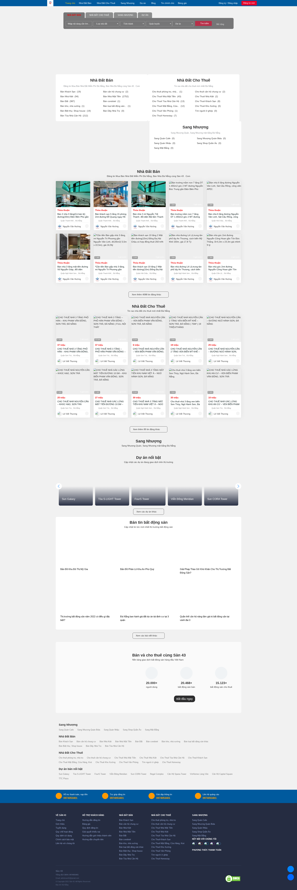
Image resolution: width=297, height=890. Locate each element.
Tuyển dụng (61, 828)
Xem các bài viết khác (146, 635)
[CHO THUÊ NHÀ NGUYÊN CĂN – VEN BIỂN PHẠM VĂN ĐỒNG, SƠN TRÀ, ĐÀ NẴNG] (148, 329)
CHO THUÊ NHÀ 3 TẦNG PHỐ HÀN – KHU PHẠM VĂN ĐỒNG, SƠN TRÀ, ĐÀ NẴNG (72, 350)
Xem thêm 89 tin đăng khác (146, 429)
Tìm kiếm (204, 23)
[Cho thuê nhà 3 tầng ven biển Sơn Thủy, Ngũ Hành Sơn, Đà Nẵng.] (186, 381)
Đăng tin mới (249, 3)
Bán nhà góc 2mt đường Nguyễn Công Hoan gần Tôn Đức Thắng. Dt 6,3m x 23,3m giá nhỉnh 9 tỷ (222, 268)
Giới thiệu (60, 824)
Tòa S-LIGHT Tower (82, 774)
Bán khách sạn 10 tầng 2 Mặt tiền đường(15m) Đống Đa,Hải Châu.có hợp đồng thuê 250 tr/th (148, 268)
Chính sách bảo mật (65, 839)
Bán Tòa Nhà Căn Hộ (74, 115)
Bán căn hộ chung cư (115, 91)
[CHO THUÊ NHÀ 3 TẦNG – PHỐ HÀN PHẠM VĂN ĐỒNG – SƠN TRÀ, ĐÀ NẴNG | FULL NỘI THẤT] (111, 329)
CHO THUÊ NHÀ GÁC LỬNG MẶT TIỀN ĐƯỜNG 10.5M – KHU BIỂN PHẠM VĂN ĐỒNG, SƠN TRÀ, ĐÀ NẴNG (110, 403)
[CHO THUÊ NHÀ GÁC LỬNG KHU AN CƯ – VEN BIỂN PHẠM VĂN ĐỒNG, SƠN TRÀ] (224, 381)
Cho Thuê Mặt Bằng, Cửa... (168, 106)
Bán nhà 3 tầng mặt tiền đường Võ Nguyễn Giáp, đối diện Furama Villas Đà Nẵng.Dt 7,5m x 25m (72, 268)
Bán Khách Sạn (70, 91)
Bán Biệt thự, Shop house (75, 111)
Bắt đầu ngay (184, 698)
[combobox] (106, 23)
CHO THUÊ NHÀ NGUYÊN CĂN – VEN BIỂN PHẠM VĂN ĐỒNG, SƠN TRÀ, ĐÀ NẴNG (148, 350)
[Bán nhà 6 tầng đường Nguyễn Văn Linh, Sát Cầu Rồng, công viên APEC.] (224, 194)
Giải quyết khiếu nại (91, 832)
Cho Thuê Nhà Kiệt (206, 96)
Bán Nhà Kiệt (69, 96)
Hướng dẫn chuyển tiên (92, 839)
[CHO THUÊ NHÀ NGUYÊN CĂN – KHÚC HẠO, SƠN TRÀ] (73, 381)
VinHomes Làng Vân (199, 774)
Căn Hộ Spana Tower (176, 774)
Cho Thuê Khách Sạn (207, 101)
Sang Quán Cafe (164, 138)
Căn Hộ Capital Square (222, 774)
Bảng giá (182, 3)
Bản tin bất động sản (149, 522)
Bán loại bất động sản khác (196, 742)
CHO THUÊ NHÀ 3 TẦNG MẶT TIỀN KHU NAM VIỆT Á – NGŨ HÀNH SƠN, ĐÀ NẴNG (148, 403)
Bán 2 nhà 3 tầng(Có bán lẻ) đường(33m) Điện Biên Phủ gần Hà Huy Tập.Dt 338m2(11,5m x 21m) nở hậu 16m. (73, 215)
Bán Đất (67, 101)
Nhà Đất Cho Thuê (106, 3)
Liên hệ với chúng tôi (65, 843)
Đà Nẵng (78, 221)
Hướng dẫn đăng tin (91, 820)
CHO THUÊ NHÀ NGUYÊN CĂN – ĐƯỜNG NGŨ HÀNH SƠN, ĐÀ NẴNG (224, 350)
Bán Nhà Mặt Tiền (116, 96)
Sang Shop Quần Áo (209, 143)
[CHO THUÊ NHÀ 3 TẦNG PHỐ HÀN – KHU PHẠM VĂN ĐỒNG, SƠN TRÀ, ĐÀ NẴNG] (73, 329)
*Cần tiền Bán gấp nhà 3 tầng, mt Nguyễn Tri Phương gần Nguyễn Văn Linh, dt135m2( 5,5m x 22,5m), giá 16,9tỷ (110, 268)
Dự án (143, 3)
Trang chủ (70, 3)
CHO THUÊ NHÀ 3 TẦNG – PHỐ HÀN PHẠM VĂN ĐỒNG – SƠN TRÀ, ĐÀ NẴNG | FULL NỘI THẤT (110, 350)
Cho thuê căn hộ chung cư (210, 91)
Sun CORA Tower (138, 774)
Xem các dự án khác (146, 511)
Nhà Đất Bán (85, 3)
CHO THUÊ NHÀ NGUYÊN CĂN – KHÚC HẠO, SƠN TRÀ (73, 402)
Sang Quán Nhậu (164, 143)
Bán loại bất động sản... (117, 106)
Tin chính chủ (167, 3)
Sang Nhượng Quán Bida (211, 138)
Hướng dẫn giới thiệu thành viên (96, 836)
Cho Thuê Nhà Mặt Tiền (166, 96)
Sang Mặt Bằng (163, 148)
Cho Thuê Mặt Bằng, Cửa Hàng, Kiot (75, 762)
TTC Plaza (63, 778)
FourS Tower (100, 774)
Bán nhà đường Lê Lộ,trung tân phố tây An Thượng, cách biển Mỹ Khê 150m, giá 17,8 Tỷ (186, 268)
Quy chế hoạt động (64, 832)
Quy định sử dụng (64, 836)
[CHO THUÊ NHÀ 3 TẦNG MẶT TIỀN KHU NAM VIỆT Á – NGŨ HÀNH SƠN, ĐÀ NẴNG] (148, 381)
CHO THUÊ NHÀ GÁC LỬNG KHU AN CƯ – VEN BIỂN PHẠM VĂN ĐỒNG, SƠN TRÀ (223, 403)
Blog (153, 3)
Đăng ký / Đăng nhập (228, 3)
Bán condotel (111, 101)
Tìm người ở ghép (206, 111)
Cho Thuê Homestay (164, 115)
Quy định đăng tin (90, 828)
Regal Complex (157, 774)
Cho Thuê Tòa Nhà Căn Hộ (168, 101)
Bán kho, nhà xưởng (72, 106)
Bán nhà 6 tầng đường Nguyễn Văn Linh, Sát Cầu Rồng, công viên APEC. (223, 215)
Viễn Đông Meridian (118, 774)
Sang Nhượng (127, 3)
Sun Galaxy (64, 774)
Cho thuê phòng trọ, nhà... (167, 91)
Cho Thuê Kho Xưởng (208, 106)
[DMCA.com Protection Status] (233, 879)
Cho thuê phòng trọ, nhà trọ (71, 758)
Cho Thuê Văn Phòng (165, 111)
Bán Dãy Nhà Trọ (113, 111)
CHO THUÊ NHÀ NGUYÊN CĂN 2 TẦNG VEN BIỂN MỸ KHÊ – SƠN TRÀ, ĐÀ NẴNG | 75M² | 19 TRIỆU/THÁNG (186, 350)
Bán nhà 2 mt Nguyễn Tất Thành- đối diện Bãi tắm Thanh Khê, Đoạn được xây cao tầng (148, 215)
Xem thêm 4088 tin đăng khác (146, 294)
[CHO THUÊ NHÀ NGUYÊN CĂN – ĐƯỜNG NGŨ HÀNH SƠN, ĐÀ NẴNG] (224, 329)
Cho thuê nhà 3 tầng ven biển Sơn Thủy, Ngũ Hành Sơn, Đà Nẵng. (185, 403)
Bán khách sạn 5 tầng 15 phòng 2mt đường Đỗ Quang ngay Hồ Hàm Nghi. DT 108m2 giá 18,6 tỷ (110, 215)
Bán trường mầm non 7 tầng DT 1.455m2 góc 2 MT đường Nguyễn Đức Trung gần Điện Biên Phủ (185, 215)
